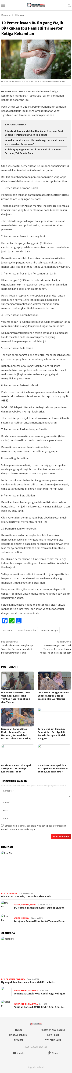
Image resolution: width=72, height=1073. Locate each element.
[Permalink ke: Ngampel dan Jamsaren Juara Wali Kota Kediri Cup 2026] (36, 957)
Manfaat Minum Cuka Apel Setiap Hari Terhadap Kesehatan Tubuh (16, 768)
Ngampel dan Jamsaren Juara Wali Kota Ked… (28, 982)
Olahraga (20, 979)
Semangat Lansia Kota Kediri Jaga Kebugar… (40, 993)
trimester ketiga (49, 630)
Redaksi (18, 1040)
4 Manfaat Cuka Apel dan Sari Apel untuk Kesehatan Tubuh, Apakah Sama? (53, 768)
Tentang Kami (53, 1040)
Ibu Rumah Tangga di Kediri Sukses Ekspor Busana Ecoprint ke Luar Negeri (53, 695)
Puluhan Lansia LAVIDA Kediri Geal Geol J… (38, 1007)
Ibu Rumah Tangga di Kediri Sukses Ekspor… (39, 907)
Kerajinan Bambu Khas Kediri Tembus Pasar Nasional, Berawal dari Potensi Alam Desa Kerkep (16, 733)
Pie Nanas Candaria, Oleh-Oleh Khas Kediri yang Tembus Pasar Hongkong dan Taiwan (16, 697)
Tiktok (55, 1053)
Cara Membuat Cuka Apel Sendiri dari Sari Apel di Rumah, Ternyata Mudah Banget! (52, 733)
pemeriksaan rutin (26, 630)
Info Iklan (53, 1035)
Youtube (21, 1053)
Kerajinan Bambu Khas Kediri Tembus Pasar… (40, 921)
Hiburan (13, 893)
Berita (4, 893)
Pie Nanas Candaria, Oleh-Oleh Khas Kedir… (27, 896)
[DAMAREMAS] (36, 4)
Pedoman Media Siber (53, 1029)
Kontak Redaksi (18, 1035)
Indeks (18, 1029)
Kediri (33, 904)
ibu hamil (7, 630)
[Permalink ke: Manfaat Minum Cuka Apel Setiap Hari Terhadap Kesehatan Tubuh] (17, 753)
